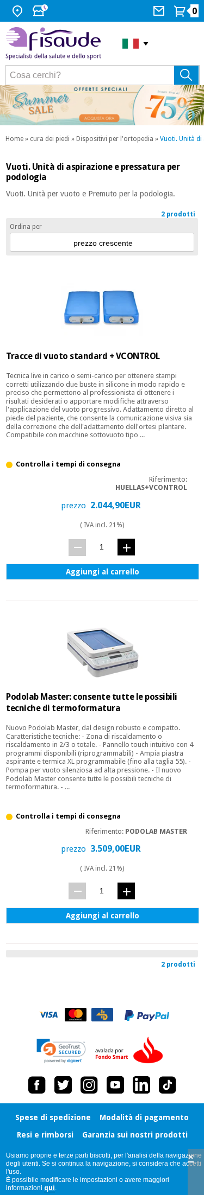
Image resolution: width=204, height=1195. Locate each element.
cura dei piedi (50, 139)
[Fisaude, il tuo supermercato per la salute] (55, 43)
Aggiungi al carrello (102, 571)
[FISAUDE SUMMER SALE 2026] (102, 105)
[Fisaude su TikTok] (167, 1085)
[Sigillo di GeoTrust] (61, 1051)
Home (14, 139)
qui (49, 1188)
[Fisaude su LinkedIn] (141, 1085)
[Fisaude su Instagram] (89, 1085)
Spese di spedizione (53, 1117)
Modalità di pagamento (144, 1117)
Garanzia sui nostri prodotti (135, 1134)
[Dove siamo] (19, 10)
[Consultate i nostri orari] (41, 10)
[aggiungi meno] (77, 547)
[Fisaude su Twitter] (63, 1085)
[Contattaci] (160, 10)
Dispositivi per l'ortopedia (114, 139)
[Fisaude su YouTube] (115, 1085)
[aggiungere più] (126, 547)
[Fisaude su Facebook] (37, 1085)
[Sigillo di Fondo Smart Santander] (131, 1051)
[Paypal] (147, 1015)
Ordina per (26, 227)
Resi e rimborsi (45, 1134)
